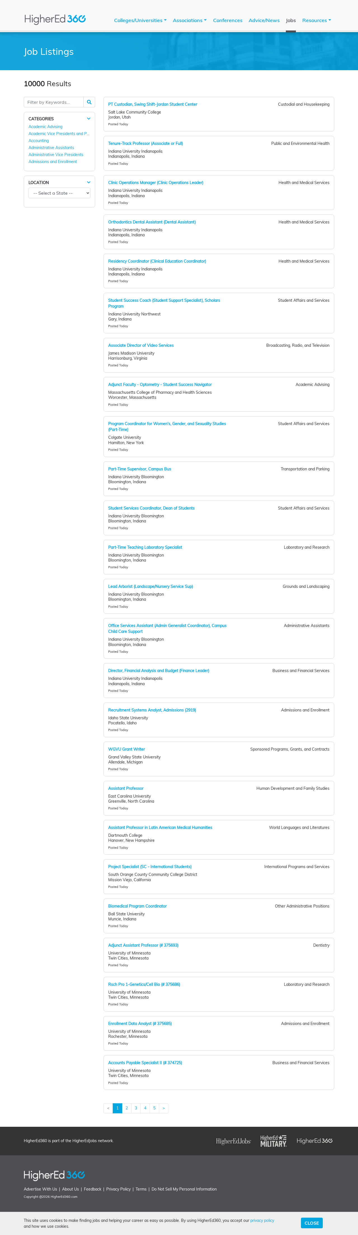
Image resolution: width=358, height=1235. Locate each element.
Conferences (227, 20)
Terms (141, 1189)
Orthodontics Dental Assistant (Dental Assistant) (152, 222)
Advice (264, 20)
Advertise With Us (40, 1189)
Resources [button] (315, 20)
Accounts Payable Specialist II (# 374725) (145, 1062)
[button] (88, 119)
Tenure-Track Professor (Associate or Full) (145, 143)
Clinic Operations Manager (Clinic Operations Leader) (155, 182)
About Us (70, 1189)
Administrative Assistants (51, 147)
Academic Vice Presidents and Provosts (64, 133)
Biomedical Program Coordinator (137, 906)
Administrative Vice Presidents (56, 154)
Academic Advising (45, 126)
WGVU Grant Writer (126, 749)
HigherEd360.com (64, 1197)
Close (312, 1223)
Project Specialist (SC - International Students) (150, 866)
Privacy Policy (118, 1189)
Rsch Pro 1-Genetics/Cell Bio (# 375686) (144, 984)
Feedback (92, 1189)
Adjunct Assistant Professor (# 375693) (143, 945)
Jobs (291, 20)
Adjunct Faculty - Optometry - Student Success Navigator (160, 384)
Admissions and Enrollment (53, 161)
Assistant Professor (125, 788)
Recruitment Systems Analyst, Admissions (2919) (152, 710)
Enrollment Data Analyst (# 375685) (140, 1023)
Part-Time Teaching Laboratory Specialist (145, 547)
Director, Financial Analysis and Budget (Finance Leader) (158, 670)
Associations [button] (188, 20)
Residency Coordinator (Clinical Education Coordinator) (157, 261)
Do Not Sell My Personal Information (184, 1189)
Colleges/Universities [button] (139, 20)
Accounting (39, 140)
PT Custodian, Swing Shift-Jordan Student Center (152, 104)
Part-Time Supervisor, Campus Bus (139, 469)
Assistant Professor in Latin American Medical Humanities (160, 827)
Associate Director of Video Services (141, 345)
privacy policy (262, 1220)
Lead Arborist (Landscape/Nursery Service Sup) (150, 586)
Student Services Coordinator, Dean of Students (151, 508)
